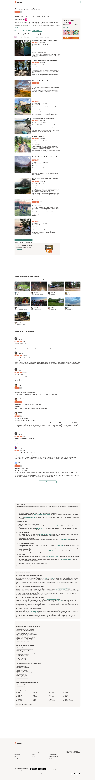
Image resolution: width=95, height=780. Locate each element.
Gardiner (19, 696)
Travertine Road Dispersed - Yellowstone (26, 629)
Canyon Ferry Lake (21, 684)
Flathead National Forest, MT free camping (26, 653)
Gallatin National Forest (22, 678)
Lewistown (51, 697)
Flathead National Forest (22, 668)
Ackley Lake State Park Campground (42, 514)
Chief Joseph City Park (66, 523)
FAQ (48, 16)
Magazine (16, 760)
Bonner (19, 693)
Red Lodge (20, 700)
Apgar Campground (33, 611)
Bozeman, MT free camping (23, 647)
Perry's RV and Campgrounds (21, 418)
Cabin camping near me (53, 756)
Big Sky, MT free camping (22, 655)
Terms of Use (46, 773)
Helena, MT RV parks (21, 658)
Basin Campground (31, 612)
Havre (66, 696)
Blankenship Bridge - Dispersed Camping (26, 637)
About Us (33, 756)
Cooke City (20, 695)
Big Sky (35, 692)
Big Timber (51, 692)
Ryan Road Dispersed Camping (24, 631)
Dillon (34, 695)
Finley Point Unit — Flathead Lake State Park (25, 357)
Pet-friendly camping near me (55, 763)
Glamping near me (52, 758)
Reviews (38, 16)
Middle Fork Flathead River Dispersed (25, 630)
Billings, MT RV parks (21, 659)
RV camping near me (53, 754)
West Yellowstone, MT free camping (25, 649)
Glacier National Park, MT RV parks (25, 657)
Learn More (65, 27)
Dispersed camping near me (54, 760)
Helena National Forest (22, 675)
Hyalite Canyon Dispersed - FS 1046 (25, 633)
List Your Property (71, 1)
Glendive (35, 696)
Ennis (50, 695)
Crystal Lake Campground (45, 534)
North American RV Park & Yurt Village (49, 577)
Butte (50, 693)
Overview (17, 16)
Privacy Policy (40, 773)
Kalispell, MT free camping (23, 654)
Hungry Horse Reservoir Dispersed (25, 638)
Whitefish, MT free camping (23, 651)
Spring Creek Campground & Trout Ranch (24, 438)
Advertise (33, 754)
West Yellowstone (69, 700)
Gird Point (60, 600)
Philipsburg (51, 699)
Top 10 (27, 16)
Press (33, 758)
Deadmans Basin (55, 525)
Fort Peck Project (21, 686)
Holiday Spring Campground (21, 468)
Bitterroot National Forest (23, 667)
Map (22, 16)
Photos (32, 16)
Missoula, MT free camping (23, 650)
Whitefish (35, 701)
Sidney (34, 700)
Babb (19, 692)
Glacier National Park (21, 666)
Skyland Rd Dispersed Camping (24, 635)
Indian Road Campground (62, 589)
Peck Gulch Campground (64, 588)
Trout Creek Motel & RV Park (49, 578)
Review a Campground (19, 752)
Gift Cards (16, 756)
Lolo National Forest (21, 674)
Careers (33, 760)
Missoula (35, 699)
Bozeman (35, 693)
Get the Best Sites (61, 1)
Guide (43, 16)
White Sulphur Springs (22, 701)
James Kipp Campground (29, 517)
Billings (66, 692)
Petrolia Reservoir (40, 528)
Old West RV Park (19, 374)
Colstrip (66, 693)
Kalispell (35, 697)
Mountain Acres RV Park (64, 539)
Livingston (67, 697)
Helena (19, 697)
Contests (16, 758)
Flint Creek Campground (20, 390)
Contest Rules (33, 773)
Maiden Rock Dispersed (20, 343)
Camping (16, 5)
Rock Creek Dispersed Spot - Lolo (24, 639)
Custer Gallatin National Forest (24, 670)
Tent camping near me (53, 752)
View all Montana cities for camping (24, 704)
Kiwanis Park (47, 512)
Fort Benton (67, 695)
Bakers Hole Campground (23, 641)
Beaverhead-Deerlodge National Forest (26, 672)
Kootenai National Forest (22, 671)
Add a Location (17, 754)
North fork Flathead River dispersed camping (25, 452)
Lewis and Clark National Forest (24, 676)
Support (33, 763)
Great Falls (51, 696)
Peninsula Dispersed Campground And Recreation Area (28, 404)
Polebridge (67, 699)
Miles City (20, 699)
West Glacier (52, 700)
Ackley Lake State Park (61, 536)
